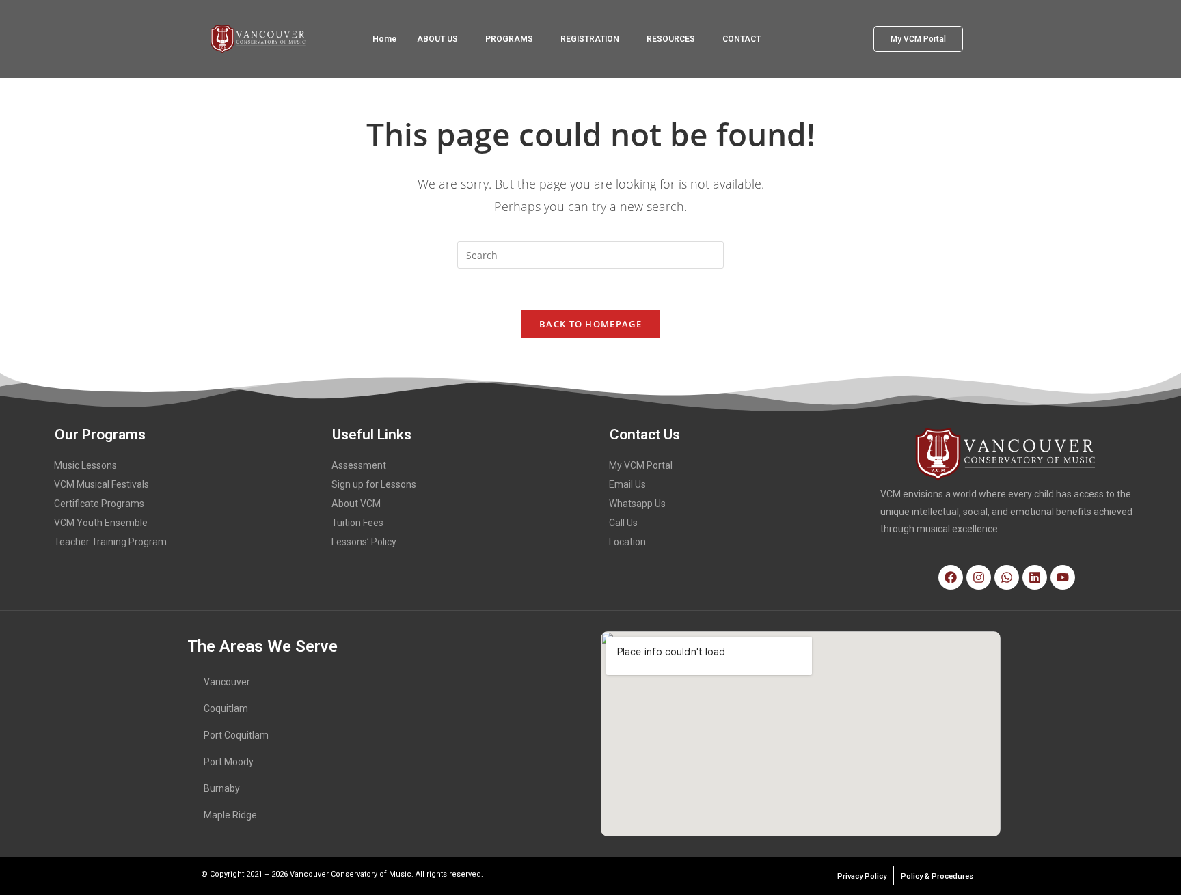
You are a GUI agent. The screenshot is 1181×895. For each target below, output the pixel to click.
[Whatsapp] (1006, 577)
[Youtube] (1062, 577)
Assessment (358, 465)
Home (384, 39)
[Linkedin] (1034, 577)
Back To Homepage (590, 324)
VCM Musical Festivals (101, 484)
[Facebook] (950, 577)
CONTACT (741, 39)
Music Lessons (85, 465)
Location (627, 541)
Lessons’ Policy (363, 541)
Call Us (623, 522)
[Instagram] (978, 577)
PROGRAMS (509, 39)
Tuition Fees (357, 522)
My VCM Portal (641, 465)
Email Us (627, 484)
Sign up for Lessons (373, 484)
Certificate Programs (99, 503)
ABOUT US (437, 39)
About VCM (356, 503)
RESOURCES (671, 39)
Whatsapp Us (637, 503)
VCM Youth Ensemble (101, 522)
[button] (441, 39)
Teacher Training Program (110, 541)
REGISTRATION (589, 39)
